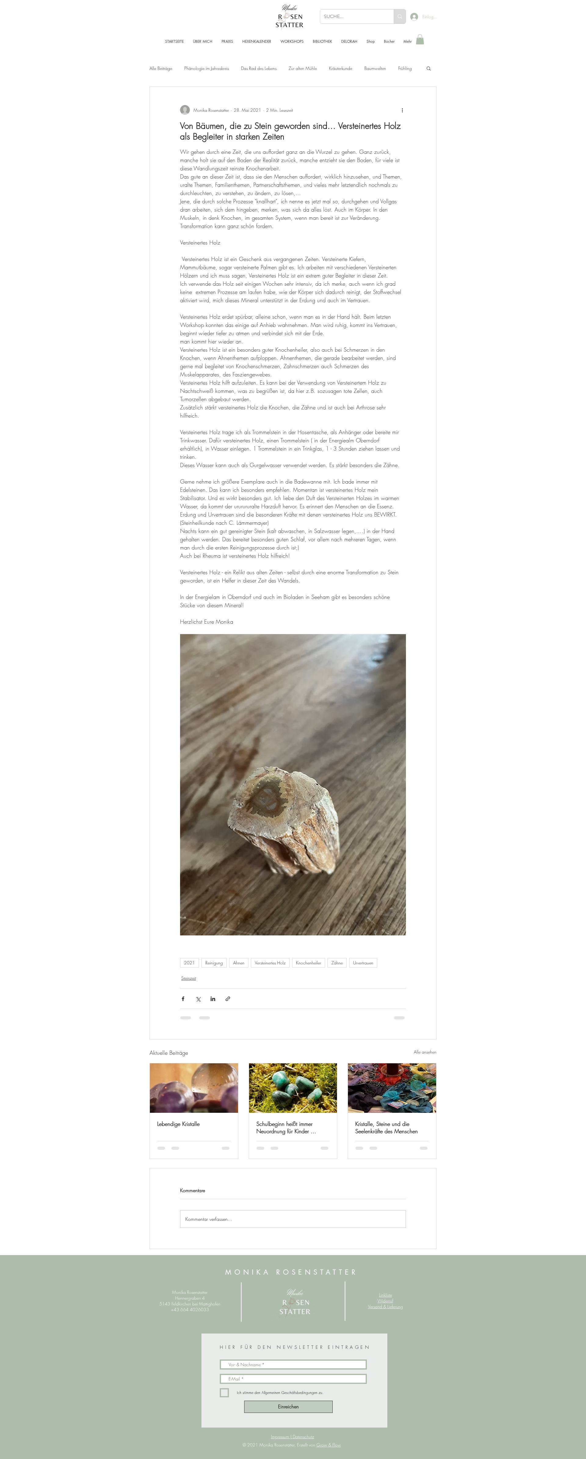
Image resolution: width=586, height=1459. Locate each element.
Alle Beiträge (161, 68)
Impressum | (282, 1436)
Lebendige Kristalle (178, 1123)
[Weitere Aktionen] (402, 110)
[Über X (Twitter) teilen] (198, 999)
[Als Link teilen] (228, 999)
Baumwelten (375, 68)
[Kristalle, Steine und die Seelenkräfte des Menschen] (392, 1088)
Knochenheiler (308, 963)
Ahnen (238, 963)
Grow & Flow (329, 1445)
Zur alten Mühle (303, 68)
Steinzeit (188, 978)
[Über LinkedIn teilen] (213, 999)
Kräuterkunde (340, 68)
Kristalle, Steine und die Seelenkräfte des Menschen (386, 1127)
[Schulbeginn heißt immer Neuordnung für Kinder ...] (293, 1088)
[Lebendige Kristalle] (194, 1088)
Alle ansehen (425, 1052)
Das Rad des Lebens (259, 68)
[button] (420, 39)
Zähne (337, 963)
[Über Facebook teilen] (183, 999)
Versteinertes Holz (270, 963)
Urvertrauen (363, 963)
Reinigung (214, 963)
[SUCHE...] (400, 16)
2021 (189, 963)
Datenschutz (303, 1436)
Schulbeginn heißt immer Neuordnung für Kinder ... (286, 1127)
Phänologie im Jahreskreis (206, 68)
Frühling (405, 68)
